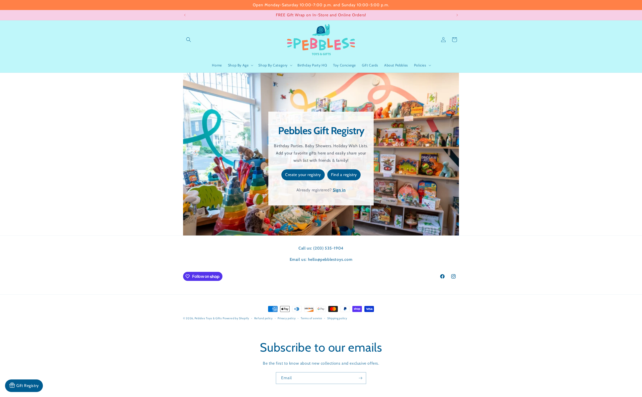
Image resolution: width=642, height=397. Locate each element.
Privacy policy (287, 318)
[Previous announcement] (184, 15)
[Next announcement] (457, 15)
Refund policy (263, 318)
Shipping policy (337, 318)
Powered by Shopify (236, 318)
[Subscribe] (360, 378)
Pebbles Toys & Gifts (208, 318)
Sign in (339, 190)
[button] (188, 39)
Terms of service (311, 318)
